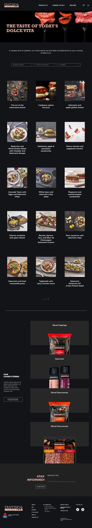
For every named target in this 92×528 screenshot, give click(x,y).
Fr (88, 5)
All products (47, 504)
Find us (34, 514)
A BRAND (13, 515)
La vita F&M (35, 512)
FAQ (33, 507)
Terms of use (64, 510)
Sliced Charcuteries (59, 426)
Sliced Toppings (60, 325)
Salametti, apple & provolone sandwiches (46, 148)
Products (43, 5)
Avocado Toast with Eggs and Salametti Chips (17, 194)
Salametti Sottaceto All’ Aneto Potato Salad (75, 283)
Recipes (73, 5)
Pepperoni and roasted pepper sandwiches (75, 194)
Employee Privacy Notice (65, 508)
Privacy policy (64, 504)
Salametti (59, 359)
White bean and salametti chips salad (46, 194)
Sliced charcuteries (50, 508)
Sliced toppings (49, 506)
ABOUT (33, 504)
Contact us (35, 517)
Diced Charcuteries (59, 393)
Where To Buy (59, 5)
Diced (46, 509)
